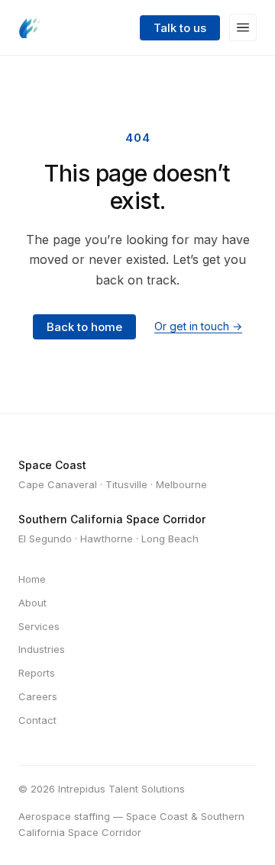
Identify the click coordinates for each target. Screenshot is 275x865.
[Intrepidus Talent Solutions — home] (29, 27)
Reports (36, 673)
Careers (37, 696)
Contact (37, 720)
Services (39, 626)
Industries (41, 649)
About (32, 602)
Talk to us (180, 28)
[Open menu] (243, 27)
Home (32, 579)
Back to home (84, 327)
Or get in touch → (198, 326)
